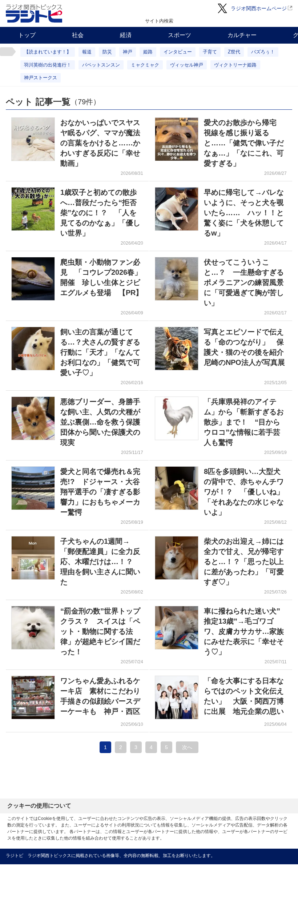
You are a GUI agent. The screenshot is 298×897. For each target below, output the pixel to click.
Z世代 (234, 52)
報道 (87, 52)
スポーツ (179, 35)
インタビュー (178, 52)
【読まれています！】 (47, 52)
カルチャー (242, 35)
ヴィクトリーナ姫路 (235, 65)
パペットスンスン (101, 65)
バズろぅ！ (263, 52)
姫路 (148, 52)
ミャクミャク (145, 65)
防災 (107, 52)
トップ (27, 35)
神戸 (127, 52)
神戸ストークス (40, 77)
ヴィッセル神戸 (186, 65)
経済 (126, 35)
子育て (210, 52)
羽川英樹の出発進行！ (47, 65)
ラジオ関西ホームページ (259, 8)
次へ (187, 747)
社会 (78, 35)
